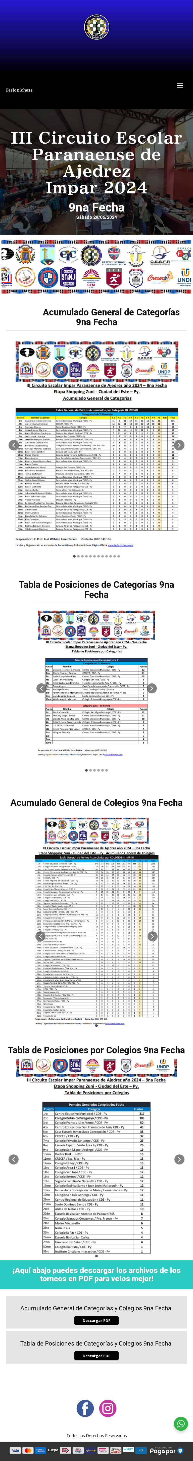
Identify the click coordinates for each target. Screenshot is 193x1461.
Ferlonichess (19, 90)
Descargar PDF (96, 1320)
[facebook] (85, 1408)
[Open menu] (180, 85)
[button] (14, 445)
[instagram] (108, 1408)
